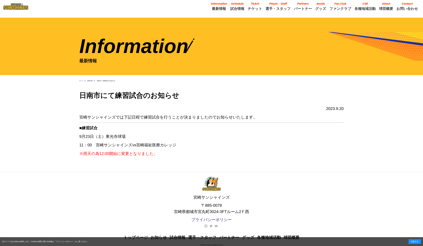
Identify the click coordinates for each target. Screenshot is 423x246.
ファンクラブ (340, 6)
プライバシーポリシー (64, 241)
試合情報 (237, 6)
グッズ (320, 6)
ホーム (81, 81)
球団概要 (386, 6)
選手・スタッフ (278, 6)
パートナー (303, 6)
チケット (255, 6)
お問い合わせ (407, 6)
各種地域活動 (365, 6)
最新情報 (219, 6)
